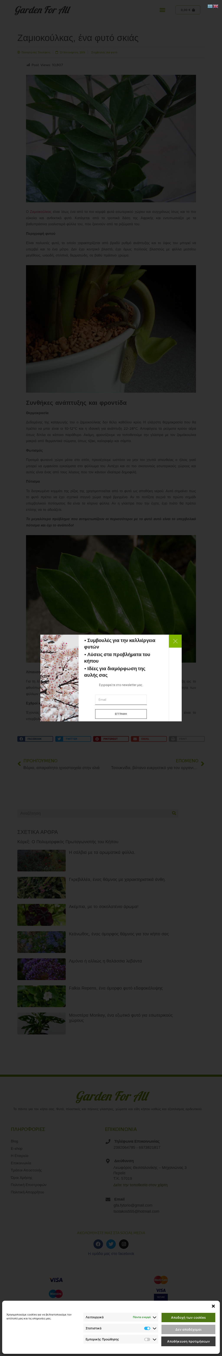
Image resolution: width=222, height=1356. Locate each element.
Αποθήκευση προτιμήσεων (188, 1341)
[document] (111, 678)
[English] (216, 6)
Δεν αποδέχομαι (188, 1329)
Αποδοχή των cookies (188, 1317)
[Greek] (210, 6)
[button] (213, 1306)
